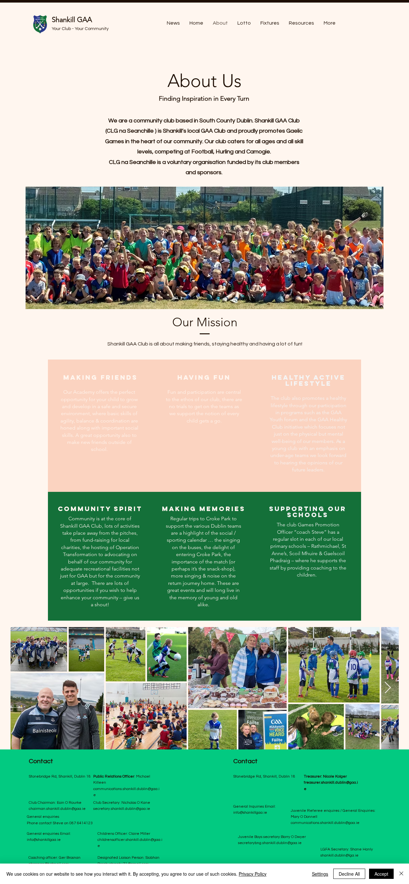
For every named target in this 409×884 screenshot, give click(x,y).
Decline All (349, 874)
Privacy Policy (252, 874)
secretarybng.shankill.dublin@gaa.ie (270, 843)
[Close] (401, 874)
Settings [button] (320, 874)
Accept (381, 874)
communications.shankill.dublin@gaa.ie (325, 823)
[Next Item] (387, 688)
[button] (301, 23)
